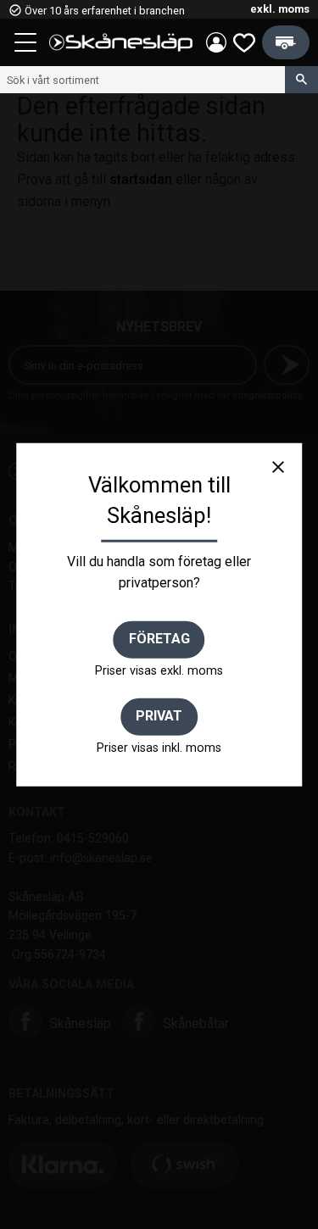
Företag (159, 639)
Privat (159, 716)
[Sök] (301, 79)
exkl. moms (280, 9)
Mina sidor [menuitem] (216, 42)
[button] (27, 45)
